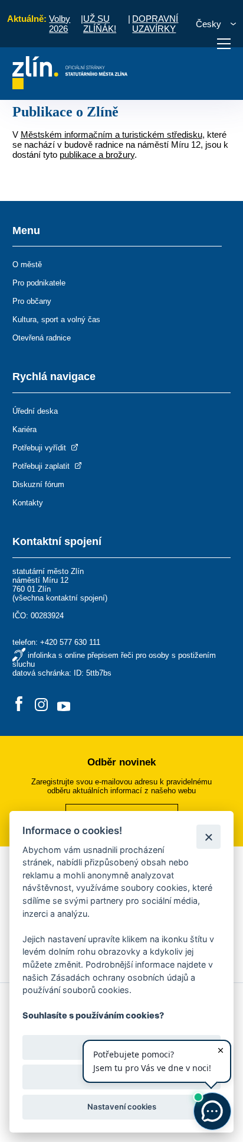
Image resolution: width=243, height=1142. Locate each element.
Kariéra (24, 429)
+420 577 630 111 (70, 642)
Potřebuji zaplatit (42, 466)
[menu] (224, 43)
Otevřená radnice (41, 337)
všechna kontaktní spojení (60, 597)
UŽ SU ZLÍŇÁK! (99, 24)
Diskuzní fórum (38, 484)
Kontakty (27, 502)
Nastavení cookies (121, 1106)
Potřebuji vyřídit (40, 447)
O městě (27, 264)
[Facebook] (18, 704)
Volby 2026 (59, 24)
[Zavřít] (208, 837)
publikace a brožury (97, 155)
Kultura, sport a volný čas (56, 319)
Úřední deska (35, 411)
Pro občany (31, 301)
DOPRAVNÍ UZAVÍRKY (155, 24)
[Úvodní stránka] (69, 86)
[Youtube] (63, 704)
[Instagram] (41, 704)
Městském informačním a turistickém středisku (111, 134)
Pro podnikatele (38, 282)
